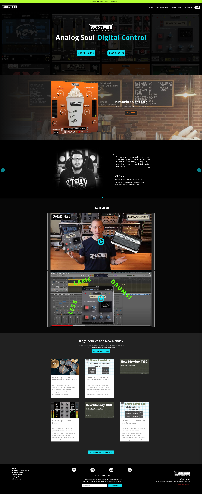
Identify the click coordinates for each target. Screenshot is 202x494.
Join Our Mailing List (101, 351)
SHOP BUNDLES (116, 53)
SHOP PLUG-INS (86, 53)
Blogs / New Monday (162, 7)
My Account (188, 7)
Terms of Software (17, 475)
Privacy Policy (16, 479)
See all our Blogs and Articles (101, 452)
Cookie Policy (16, 477)
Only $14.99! (131, 113)
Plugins (151, 7)
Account (14, 468)
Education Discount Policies (20, 470)
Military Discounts (17, 473)
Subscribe (115, 485)
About (180, 7)
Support (173, 7)
